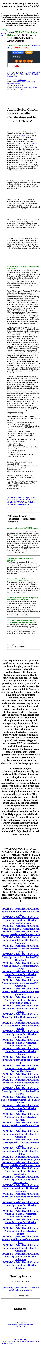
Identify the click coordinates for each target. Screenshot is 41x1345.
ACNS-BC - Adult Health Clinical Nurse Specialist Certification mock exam (20, 1196)
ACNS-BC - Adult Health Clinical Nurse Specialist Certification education (20, 1205)
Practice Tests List (7, 1343)
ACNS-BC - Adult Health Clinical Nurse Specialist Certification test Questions (20, 940)
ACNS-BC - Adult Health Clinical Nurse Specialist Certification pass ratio (20, 1017)
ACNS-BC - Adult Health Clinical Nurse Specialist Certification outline (20, 1108)
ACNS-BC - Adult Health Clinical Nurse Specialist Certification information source (20, 1042)
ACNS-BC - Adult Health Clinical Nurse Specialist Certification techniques (20, 1051)
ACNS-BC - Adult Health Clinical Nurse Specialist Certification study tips (20, 1060)
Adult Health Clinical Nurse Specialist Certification (21, 82)
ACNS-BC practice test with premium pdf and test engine (20, 1341)
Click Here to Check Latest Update (25, 87)
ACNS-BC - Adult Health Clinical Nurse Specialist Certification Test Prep (20, 1239)
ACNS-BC (22, 80)
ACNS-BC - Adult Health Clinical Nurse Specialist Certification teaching (20, 1265)
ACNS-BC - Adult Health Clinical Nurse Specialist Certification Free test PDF (20, 1091)
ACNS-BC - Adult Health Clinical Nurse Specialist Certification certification (20, 1171)
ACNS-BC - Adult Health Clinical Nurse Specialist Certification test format (20, 1008)
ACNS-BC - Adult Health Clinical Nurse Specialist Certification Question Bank (20, 1034)
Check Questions (18, 89)
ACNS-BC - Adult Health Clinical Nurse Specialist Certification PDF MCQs (20, 965)
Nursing (20, 85)
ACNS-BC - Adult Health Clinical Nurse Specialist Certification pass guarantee (20, 991)
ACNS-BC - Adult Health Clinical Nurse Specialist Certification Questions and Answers (20, 974)
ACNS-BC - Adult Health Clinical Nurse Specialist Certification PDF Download (20, 957)
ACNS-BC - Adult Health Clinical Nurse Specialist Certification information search (20, 920)
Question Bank (21, 1326)
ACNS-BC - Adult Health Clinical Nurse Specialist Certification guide (20, 1158)
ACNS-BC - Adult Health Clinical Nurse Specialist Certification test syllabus (20, 1151)
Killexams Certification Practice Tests (20, 1324)
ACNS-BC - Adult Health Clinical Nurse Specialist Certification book (20, 927)
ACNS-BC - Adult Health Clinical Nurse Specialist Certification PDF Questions (20, 983)
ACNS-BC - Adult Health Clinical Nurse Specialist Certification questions (20, 1117)
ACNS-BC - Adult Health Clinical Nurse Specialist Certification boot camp (20, 948)
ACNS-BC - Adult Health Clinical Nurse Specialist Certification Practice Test (20, 1179)
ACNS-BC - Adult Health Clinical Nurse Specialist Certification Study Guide (20, 1025)
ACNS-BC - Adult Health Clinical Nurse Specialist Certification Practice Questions (20, 1068)
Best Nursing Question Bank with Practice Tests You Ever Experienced (20, 1288)
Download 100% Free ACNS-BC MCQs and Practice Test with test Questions (23, 74)
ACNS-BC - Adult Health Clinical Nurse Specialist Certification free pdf (20, 911)
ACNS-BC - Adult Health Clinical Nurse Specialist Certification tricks (20, 933)
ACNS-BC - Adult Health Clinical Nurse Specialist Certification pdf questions (20, 1188)
